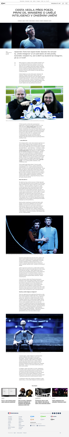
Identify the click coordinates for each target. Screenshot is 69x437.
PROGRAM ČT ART (56, 3)
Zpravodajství (27, 1)
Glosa (24, 20)
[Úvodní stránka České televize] (13, 413)
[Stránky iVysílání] (56, 416)
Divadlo (41, 20)
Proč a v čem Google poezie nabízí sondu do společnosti (8, 401)
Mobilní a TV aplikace (11, 427)
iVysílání (34, 1)
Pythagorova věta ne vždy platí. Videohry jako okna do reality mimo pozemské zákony (42, 402)
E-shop (9, 425)
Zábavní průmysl (32, 20)
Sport (31, 1)
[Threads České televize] (60, 413)
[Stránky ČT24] (32, 416)
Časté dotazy (21, 427)
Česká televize (22, 1)
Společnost (20, 20)
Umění (27, 20)
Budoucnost (46, 20)
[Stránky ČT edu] (56, 419)
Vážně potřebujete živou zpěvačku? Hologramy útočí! (59, 401)
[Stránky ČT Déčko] (32, 419)
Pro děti (42, 1)
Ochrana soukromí (19, 432)
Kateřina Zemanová (9, 52)
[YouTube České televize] (56, 413)
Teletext (9, 421)
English (15, 432)
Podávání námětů (21, 425)
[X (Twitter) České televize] (58, 413)
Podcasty (9, 422)
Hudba (20, 398)
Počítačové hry (38, 398)
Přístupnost (25, 432)
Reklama (20, 418)
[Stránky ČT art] (42, 419)
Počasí (9, 424)
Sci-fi (50, 20)
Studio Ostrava (21, 421)
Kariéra (20, 424)
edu (44, 1)
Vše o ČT (47, 1)
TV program (38, 1)
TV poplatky (10, 419)
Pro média (20, 416)
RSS (60, 432)
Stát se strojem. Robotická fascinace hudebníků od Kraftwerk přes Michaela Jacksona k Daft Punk (24, 402)
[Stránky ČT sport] (43, 416)
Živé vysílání (10, 418)
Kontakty (20, 428)
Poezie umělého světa (31, 126)
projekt (24, 150)
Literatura (37, 20)
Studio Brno (21, 419)
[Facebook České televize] (54, 413)
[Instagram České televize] (52, 413)
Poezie (3, 398)
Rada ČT (20, 422)
